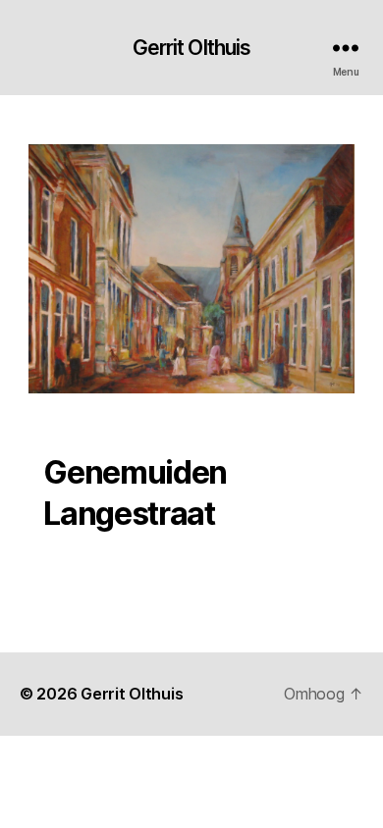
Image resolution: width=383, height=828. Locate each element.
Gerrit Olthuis (192, 47)
